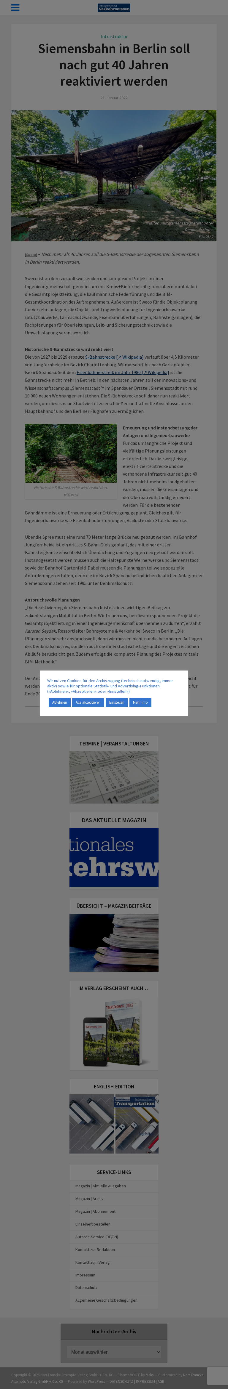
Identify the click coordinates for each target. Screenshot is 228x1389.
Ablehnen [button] (59, 702)
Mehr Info (140, 702)
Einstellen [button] (116, 702)
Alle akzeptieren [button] (88, 702)
